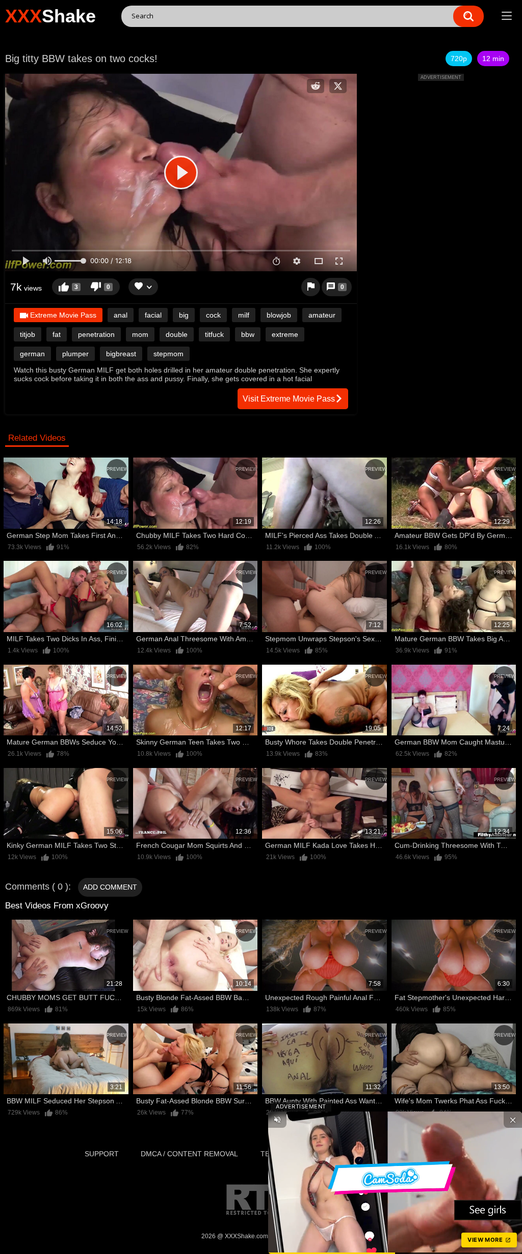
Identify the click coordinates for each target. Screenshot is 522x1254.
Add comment (110, 887)
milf (243, 315)
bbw (247, 334)
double (177, 334)
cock (213, 315)
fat (57, 334)
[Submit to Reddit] (315, 86)
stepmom (168, 354)
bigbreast (121, 354)
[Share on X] (338, 86)
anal (120, 315)
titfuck (214, 334)
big (184, 315)
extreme (285, 334)
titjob (27, 334)
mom (140, 334)
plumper (75, 354)
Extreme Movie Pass (62, 315)
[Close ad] (513, 1120)
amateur (321, 315)
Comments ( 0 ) (36, 886)
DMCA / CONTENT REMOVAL (189, 1154)
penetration (96, 334)
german (32, 354)
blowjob (279, 315)
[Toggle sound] (277, 1120)
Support (102, 1154)
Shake (50, 16)
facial (153, 315)
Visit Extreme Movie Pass (289, 398)
